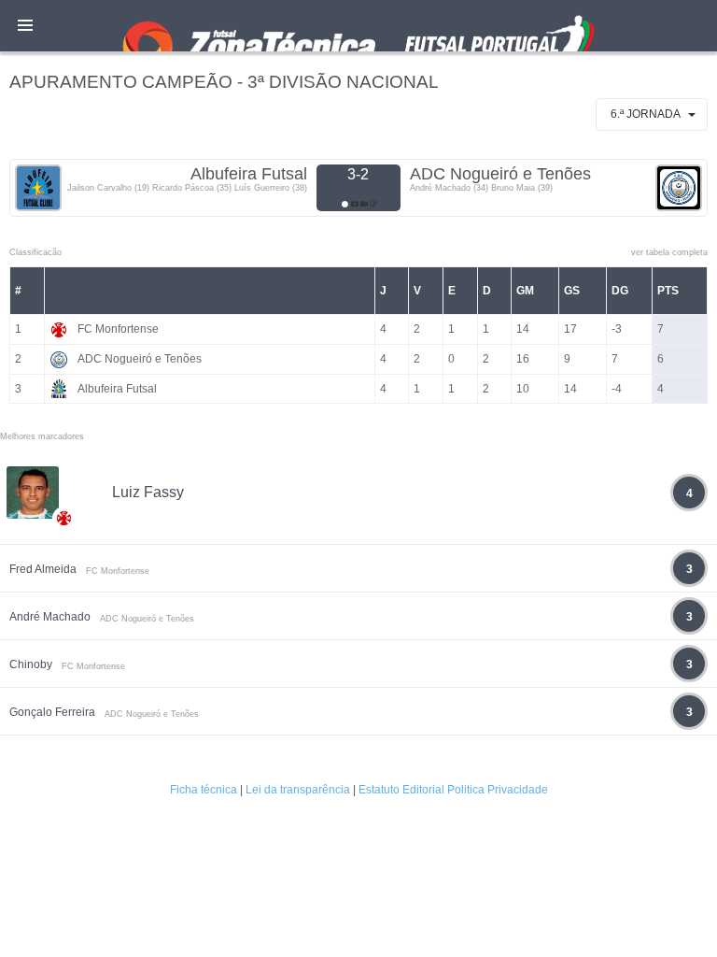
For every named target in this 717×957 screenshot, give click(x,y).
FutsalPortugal (358, 25)
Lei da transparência (298, 789)
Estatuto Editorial (401, 789)
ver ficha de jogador (64, 572)
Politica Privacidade (497, 789)
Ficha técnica (203, 789)
